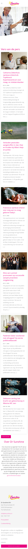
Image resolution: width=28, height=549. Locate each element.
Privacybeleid (4, 520)
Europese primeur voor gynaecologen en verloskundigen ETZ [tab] (12, 45)
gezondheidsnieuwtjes (14, 475)
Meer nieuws (5, 436)
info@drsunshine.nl (6, 513)
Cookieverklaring (5, 523)
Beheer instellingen (14, 546)
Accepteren (4, 539)
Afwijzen (3, 542)
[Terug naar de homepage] (14, 3)
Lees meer (14, 29)
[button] (1, 3)
